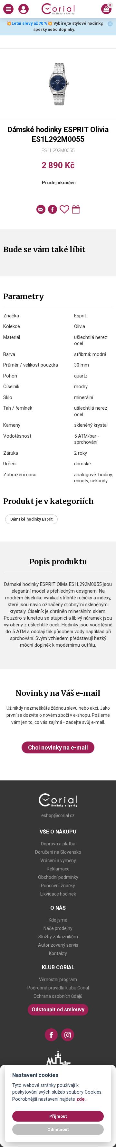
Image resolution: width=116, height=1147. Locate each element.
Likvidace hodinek (58, 894)
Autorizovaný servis (58, 945)
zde (80, 1099)
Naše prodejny (58, 928)
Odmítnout (58, 1129)
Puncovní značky (58, 885)
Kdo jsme (58, 920)
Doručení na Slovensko (58, 852)
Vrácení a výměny (58, 860)
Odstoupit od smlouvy (58, 1009)
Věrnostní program (58, 979)
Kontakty (58, 953)
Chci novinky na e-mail (58, 747)
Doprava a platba (58, 843)
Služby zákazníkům (58, 936)
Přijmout (58, 1116)
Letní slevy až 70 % (29, 23)
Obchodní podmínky (58, 877)
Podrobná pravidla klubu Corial (58, 987)
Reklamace (58, 868)
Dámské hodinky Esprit (31, 519)
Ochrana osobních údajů (58, 996)
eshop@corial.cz (58, 815)
